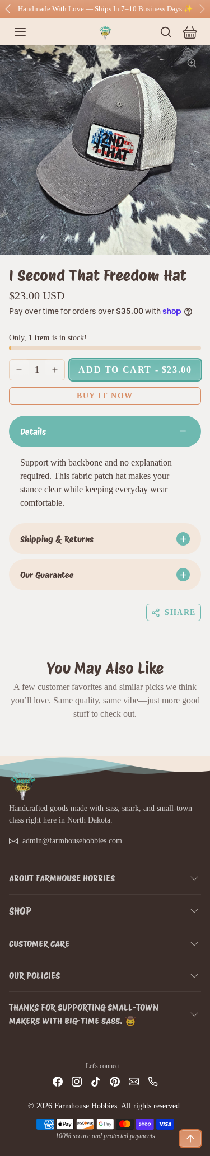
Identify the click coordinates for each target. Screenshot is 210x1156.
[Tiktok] (95, 1080)
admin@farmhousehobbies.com (72, 841)
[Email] (133, 1080)
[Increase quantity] (55, 369)
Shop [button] (20, 911)
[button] (31, 32)
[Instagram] (76, 1080)
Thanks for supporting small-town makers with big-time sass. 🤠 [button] (83, 1014)
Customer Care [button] (39, 943)
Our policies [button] (34, 975)
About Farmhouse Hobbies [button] (62, 878)
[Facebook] (57, 1080)
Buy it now (105, 396)
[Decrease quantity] (19, 369)
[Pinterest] (114, 1080)
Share (180, 612)
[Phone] (152, 1080)
